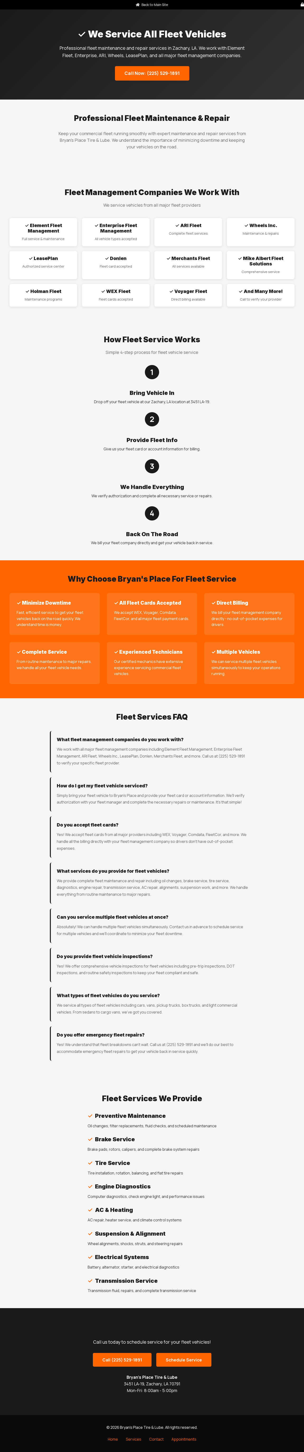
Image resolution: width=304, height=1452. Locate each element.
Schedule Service (184, 1360)
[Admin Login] (302, 5)
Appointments (183, 1439)
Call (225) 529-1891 (122, 1360)
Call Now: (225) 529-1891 (152, 73)
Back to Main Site (154, 4)
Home (113, 1439)
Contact (156, 1439)
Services (133, 1439)
